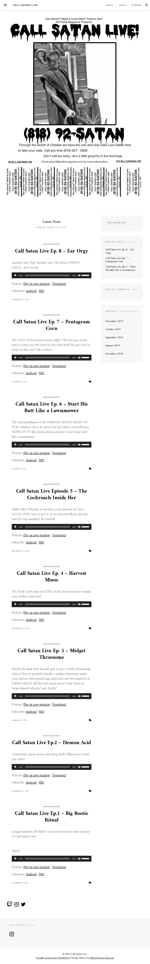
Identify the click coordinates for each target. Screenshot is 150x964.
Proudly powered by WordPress (52, 958)
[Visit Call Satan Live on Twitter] (23, 905)
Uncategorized (51, 315)
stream (136, 5)
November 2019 (114, 321)
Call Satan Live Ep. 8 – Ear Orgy (51, 251)
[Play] (15, 275)
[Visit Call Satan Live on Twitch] (9, 905)
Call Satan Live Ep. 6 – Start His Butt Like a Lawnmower (52, 408)
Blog (110, 5)
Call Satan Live (25, 5)
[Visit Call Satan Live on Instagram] (16, 905)
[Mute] (79, 275)
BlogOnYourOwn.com (102, 958)
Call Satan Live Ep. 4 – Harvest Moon (51, 577)
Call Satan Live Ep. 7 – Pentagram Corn (51, 325)
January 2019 (112, 345)
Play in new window (36, 284)
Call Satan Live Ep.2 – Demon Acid (51, 742)
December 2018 (114, 354)
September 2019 (114, 337)
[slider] (86, 275)
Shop (122, 5)
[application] (51, 275)
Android (31, 291)
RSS (41, 291)
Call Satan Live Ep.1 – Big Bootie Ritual (51, 817)
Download (59, 284)
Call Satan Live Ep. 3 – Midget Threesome (51, 654)
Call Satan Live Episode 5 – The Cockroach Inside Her (51, 495)
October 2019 (113, 329)
